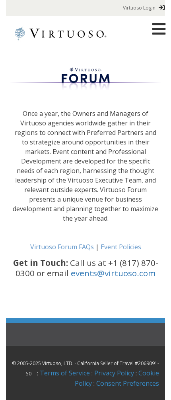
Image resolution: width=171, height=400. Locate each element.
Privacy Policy (114, 373)
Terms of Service (65, 373)
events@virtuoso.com (113, 273)
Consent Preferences (127, 383)
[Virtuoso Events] (60, 33)
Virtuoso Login (139, 7)
